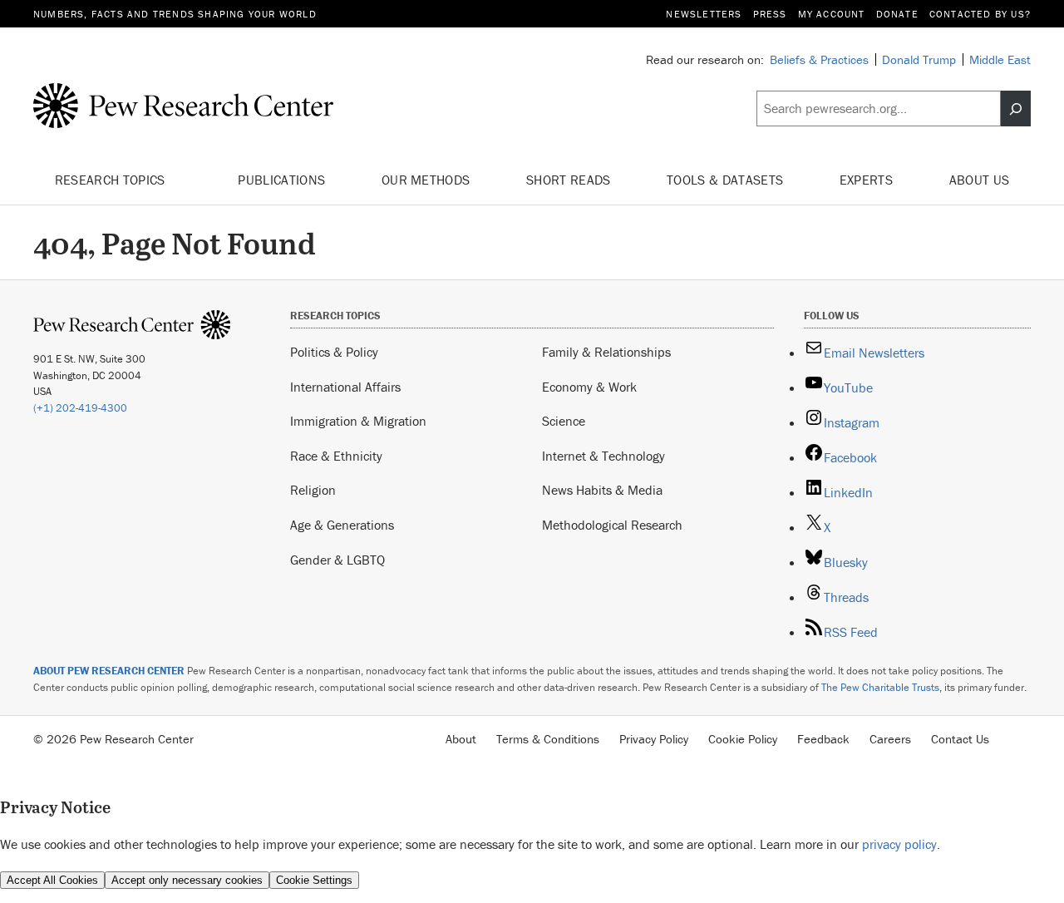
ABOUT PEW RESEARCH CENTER (109, 671)
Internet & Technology (603, 455)
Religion (313, 489)
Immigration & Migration (358, 420)
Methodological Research (612, 524)
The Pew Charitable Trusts (880, 687)
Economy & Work (589, 386)
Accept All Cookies (52, 880)
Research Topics (112, 179)
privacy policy (899, 844)
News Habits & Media (602, 489)
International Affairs (345, 386)
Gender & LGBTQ (337, 559)
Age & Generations (342, 524)
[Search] (1016, 109)
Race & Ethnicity (336, 455)
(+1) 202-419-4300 (80, 408)
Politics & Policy (334, 351)
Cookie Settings (314, 880)
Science (563, 420)
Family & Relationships (606, 351)
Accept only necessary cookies (187, 880)
